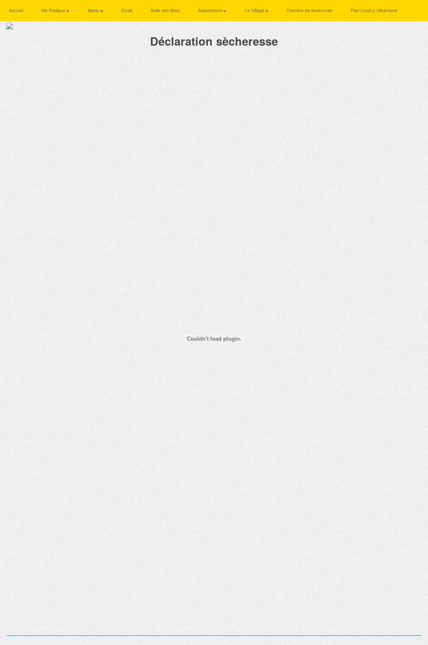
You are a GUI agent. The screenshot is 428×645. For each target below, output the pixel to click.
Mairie (94, 10)
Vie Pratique (53, 10)
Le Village (255, 10)
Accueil (16, 10)
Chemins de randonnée (309, 10)
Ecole (127, 10)
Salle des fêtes (165, 10)
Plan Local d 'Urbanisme (374, 10)
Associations (211, 10)
